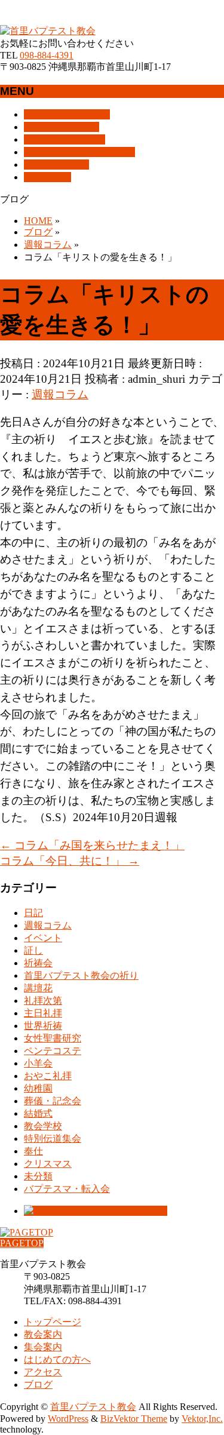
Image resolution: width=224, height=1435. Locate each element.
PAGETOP (22, 1243)
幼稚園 (38, 1088)
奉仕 (33, 1151)
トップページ (52, 1322)
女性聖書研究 (52, 1038)
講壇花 (38, 988)
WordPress (68, 1419)
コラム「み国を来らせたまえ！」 (92, 845)
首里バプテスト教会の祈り (81, 975)
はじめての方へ (57, 1359)
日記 (33, 913)
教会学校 (43, 1126)
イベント (43, 938)
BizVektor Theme (133, 1419)
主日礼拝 (43, 1013)
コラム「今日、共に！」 (69, 861)
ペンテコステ (52, 1051)
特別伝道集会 (52, 1138)
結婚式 (38, 1113)
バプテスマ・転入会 (67, 1189)
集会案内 (43, 1347)
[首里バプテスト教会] (48, 31)
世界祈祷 (43, 1026)
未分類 (38, 1176)
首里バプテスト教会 (93, 1407)
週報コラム (60, 394)
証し (33, 950)
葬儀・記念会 (52, 1101)
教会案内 (43, 1334)
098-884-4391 (46, 55)
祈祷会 (38, 963)
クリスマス (48, 1164)
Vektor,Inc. (202, 1419)
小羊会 (38, 1063)
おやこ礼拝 (48, 1076)
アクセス (43, 1372)
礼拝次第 (43, 1000)
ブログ (38, 1384)
